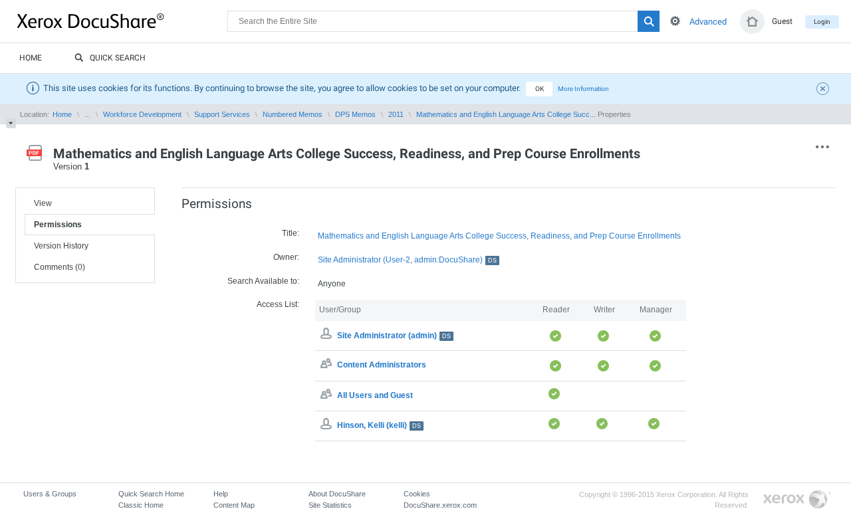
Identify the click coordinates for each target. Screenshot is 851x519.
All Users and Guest (375, 395)
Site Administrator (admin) (394, 335)
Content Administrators (381, 365)
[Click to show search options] (675, 21)
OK (539, 88)
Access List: (278, 304)
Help (220, 494)
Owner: (286, 257)
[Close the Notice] (824, 90)
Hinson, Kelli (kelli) (379, 425)
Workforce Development (142, 114)
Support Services (222, 114)
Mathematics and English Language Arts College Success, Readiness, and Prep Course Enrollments (499, 236)
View (43, 203)
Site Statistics (330, 505)
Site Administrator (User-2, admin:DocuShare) (407, 259)
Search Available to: (263, 281)
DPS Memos (355, 114)
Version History (61, 246)
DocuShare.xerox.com (440, 505)
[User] (327, 425)
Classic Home (141, 505)
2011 (396, 114)
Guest (782, 21)
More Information (583, 88)
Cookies (417, 494)
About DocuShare (337, 494)
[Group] (327, 365)
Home (30, 57)
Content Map (234, 505)
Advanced (708, 22)
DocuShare (122, 20)
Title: (290, 233)
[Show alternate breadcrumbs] (11, 123)
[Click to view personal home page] (752, 21)
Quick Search (118, 57)
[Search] (649, 21)
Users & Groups (49, 494)
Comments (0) (59, 267)
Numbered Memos (292, 114)
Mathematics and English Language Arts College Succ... (506, 114)
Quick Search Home (151, 494)
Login (822, 21)
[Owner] (327, 335)
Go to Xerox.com (797, 500)
